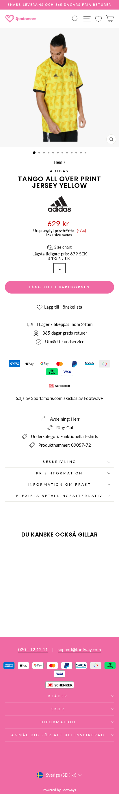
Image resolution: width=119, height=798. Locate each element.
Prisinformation (59, 473)
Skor (58, 709)
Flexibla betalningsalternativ (59, 495)
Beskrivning (59, 461)
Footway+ (93, 398)
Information (58, 722)
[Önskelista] (98, 18)
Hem (58, 162)
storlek (59, 259)
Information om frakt (59, 484)
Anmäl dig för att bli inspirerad (58, 735)
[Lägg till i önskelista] (12, 553)
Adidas (59, 171)
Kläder (58, 696)
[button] (59, 247)
